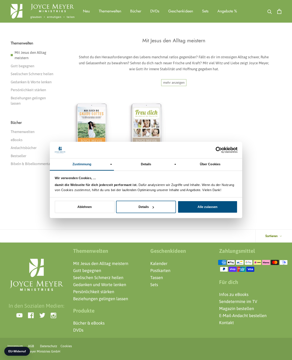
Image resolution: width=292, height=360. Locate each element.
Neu (86, 11)
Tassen (156, 277)
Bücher (135, 11)
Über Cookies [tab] (210, 164)
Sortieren (272, 236)
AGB (31, 346)
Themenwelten (110, 11)
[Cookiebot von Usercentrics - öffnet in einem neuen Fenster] (218, 150)
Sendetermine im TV (238, 301)
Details (144, 207)
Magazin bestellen (236, 308)
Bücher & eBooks (89, 322)
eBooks (16, 140)
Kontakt (226, 322)
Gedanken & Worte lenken (31, 82)
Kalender (158, 263)
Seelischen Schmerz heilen (32, 74)
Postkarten (160, 270)
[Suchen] (269, 11)
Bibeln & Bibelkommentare (32, 164)
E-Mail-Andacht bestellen (243, 315)
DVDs (154, 11)
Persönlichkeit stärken (28, 90)
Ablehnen (84, 207)
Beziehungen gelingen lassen (28, 101)
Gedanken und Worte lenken (99, 284)
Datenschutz (47, 346)
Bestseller (18, 156)
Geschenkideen (180, 11)
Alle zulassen (207, 207)
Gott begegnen (22, 66)
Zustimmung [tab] (81, 164)
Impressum (15, 346)
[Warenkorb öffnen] (279, 11)
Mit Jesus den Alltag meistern (30, 55)
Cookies (65, 346)
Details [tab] (146, 164)
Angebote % (227, 11)
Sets (205, 11)
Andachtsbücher (24, 148)
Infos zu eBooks (233, 294)
